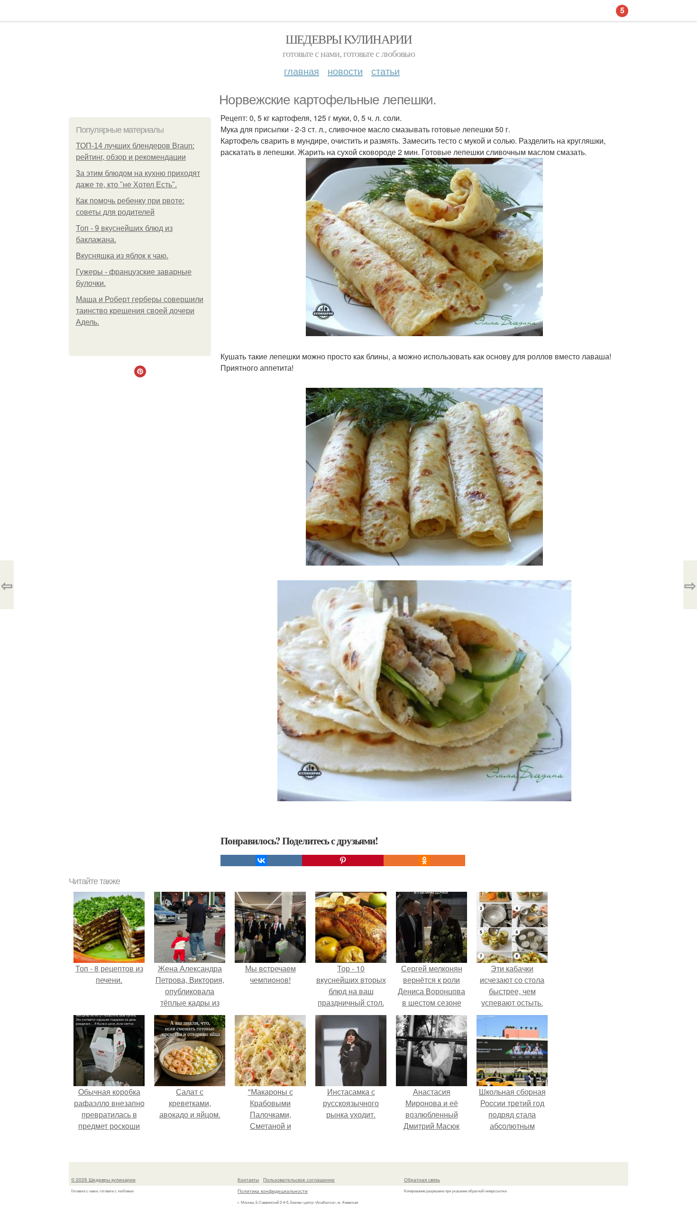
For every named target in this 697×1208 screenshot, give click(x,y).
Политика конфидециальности (273, 1191)
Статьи (385, 71)
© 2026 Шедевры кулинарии (103, 1179)
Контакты (248, 1179)
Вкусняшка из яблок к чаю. (122, 256)
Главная (301, 71)
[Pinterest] (343, 860)
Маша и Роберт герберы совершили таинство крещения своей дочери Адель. (139, 310)
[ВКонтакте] (261, 860)
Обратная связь (422, 1179)
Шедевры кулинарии (348, 39)
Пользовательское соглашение (299, 1179)
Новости (345, 71)
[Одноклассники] (424, 860)
